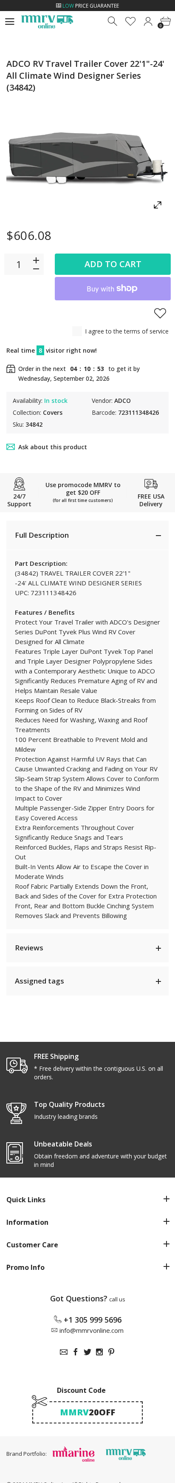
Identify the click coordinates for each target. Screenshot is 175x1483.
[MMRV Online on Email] (64, 1352)
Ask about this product (52, 447)
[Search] (113, 21)
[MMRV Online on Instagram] (99, 1352)
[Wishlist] (130, 21)
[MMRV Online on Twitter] (87, 1352)
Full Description (42, 535)
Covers (52, 412)
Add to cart (113, 264)
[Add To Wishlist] (160, 313)
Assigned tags (39, 981)
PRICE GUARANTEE (90, 5)
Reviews (29, 948)
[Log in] (148, 21)
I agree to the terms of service (127, 331)
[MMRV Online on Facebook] (76, 1352)
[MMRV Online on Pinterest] (111, 1352)
